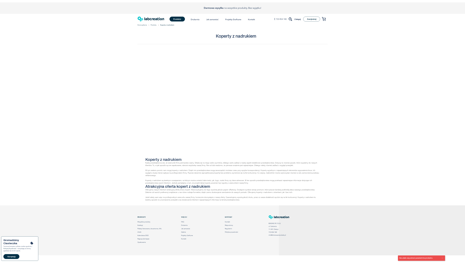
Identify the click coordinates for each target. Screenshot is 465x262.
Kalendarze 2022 (143, 235)
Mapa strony (229, 225)
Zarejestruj (311, 19)
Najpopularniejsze (143, 239)
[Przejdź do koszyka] (325, 19)
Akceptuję (11, 257)
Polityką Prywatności (9, 248)
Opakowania (141, 242)
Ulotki (139, 232)
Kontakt (227, 222)
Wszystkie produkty (143, 222)
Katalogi (140, 225)
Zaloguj (297, 19)
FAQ (182, 222)
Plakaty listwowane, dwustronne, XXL (149, 228)
